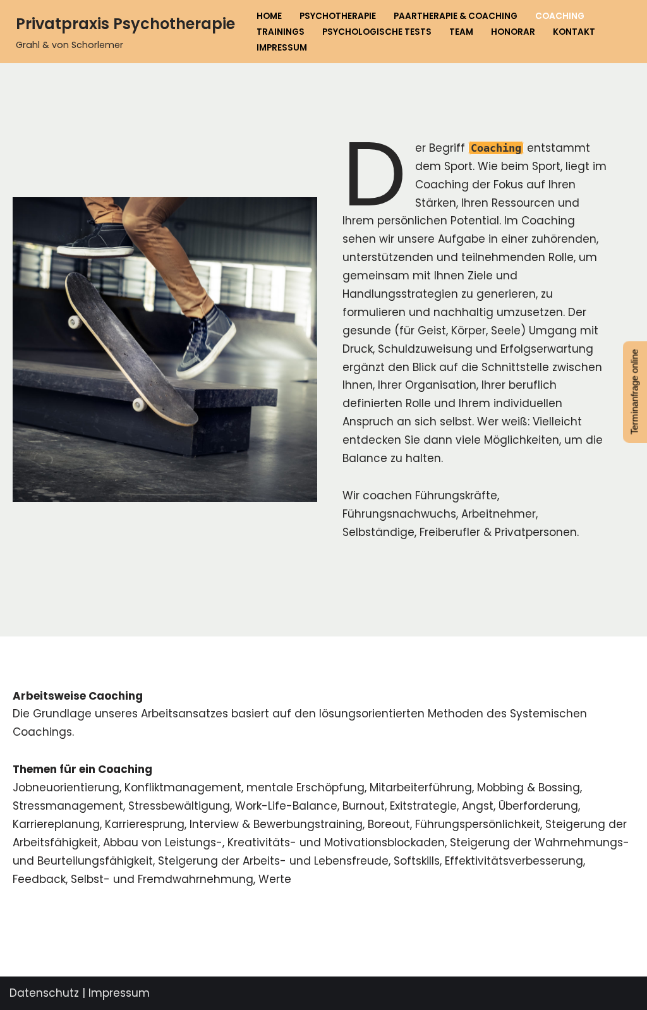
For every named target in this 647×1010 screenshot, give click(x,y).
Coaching (559, 16)
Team (461, 32)
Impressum (282, 48)
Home (269, 16)
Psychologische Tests (377, 32)
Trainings (281, 32)
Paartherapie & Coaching (455, 16)
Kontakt (574, 32)
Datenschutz (44, 993)
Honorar (513, 32)
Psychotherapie (337, 16)
